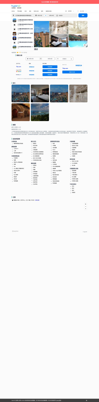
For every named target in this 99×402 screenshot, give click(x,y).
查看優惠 (50, 67)
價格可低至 (72, 72)
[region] (49, 217)
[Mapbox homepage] (15, 231)
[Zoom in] (85, 204)
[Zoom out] (85, 206)
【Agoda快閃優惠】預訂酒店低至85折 (49, 2)
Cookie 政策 (58, 400)
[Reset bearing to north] (85, 209)
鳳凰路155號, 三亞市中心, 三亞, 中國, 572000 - (26, 200)
